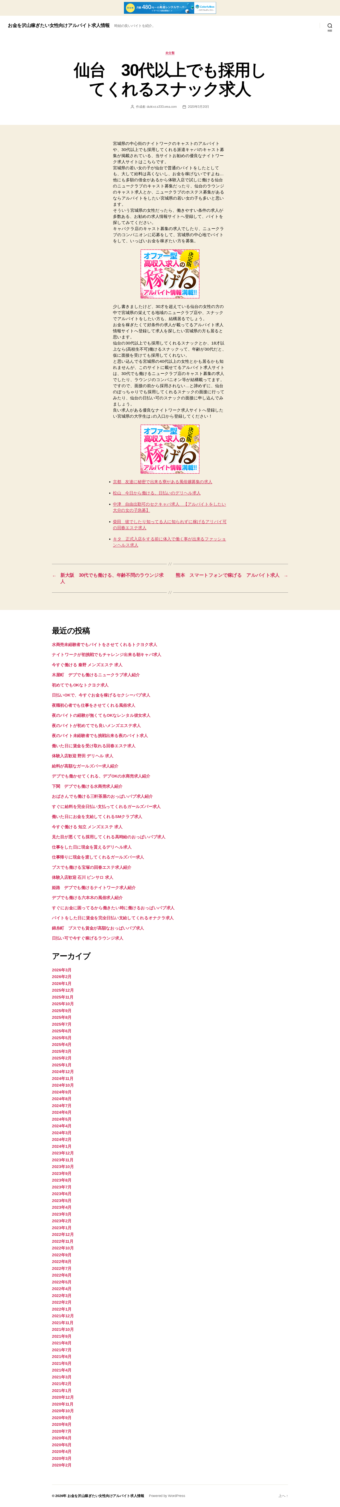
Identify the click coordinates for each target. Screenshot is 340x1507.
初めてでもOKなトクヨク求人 (80, 685)
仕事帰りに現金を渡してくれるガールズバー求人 (98, 857)
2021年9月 (62, 1336)
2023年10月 (63, 1166)
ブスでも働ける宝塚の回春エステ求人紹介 (91, 867)
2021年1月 (62, 1390)
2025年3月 (62, 1051)
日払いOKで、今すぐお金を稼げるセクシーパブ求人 (101, 695)
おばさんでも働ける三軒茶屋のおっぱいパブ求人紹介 (102, 796)
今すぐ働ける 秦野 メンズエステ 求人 (87, 664)
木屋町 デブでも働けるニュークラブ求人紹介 (96, 674)
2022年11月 (63, 1241)
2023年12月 (63, 1153)
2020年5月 (62, 1445)
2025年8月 (62, 1017)
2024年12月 (63, 1071)
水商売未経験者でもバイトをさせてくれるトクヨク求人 (104, 644)
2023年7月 (62, 1187)
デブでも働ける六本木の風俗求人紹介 (87, 897)
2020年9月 (62, 1417)
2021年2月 (62, 1383)
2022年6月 (62, 1275)
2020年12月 (63, 1397)
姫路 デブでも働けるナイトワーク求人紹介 (94, 887)
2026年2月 (62, 976)
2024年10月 (63, 1085)
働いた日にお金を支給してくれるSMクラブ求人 (97, 816)
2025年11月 (63, 997)
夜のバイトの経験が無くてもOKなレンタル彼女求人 (101, 715)
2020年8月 (62, 1424)
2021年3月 (62, 1377)
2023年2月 (62, 1221)
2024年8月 (62, 1098)
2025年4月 (62, 1044)
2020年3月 (62, 1458)
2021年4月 (62, 1370)
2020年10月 (63, 1410)
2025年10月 (63, 1003)
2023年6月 (62, 1193)
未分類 (170, 52)
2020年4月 (62, 1451)
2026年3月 (62, 970)
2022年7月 (62, 1268)
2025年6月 (62, 1031)
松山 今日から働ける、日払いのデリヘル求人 (156, 493)
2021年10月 (63, 1329)
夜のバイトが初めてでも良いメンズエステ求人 (96, 725)
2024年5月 (62, 1119)
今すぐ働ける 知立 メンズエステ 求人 (87, 826)
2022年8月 (62, 1261)
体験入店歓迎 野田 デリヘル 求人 (82, 756)
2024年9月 (62, 1092)
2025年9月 (62, 1010)
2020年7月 (62, 1431)
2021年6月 (62, 1356)
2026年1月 (62, 983)
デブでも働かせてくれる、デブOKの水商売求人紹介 (101, 776)
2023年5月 (62, 1200)
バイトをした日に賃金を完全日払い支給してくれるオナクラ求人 (113, 918)
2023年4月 (62, 1207)
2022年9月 (62, 1255)
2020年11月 (63, 1404)
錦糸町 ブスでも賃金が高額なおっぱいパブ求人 (98, 928)
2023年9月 (62, 1173)
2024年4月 (62, 1126)
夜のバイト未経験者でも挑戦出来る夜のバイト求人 (100, 735)
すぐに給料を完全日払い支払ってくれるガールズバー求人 (106, 806)
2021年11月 (63, 1322)
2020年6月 (62, 1438)
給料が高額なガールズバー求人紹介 (85, 766)
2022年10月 (63, 1248)
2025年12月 (63, 990)
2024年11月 (63, 1078)
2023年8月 (62, 1180)
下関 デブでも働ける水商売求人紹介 (87, 786)
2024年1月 (62, 1146)
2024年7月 (62, 1105)
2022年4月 (62, 1288)
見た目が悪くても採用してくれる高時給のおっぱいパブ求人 (108, 837)
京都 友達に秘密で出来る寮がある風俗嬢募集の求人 (162, 481)
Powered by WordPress (167, 1496)
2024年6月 (62, 1112)
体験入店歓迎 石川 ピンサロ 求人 (82, 877)
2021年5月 (62, 1363)
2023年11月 (63, 1160)
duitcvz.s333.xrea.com (162, 106)
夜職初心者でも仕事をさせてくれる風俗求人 (93, 705)
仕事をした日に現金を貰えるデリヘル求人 (92, 847)
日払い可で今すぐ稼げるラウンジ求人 (87, 938)
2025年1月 (62, 1065)
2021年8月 (62, 1343)
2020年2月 (62, 1465)
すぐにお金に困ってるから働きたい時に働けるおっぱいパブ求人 (113, 907)
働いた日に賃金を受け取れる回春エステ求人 (94, 745)
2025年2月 (62, 1058)
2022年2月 (62, 1302)
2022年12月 (63, 1234)
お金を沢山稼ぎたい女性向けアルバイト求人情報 (59, 25)
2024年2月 (62, 1139)
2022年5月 (62, 1282)
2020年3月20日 (198, 106)
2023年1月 (62, 1227)
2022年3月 (62, 1295)
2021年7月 (62, 1350)
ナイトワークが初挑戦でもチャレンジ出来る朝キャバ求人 (106, 654)
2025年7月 (62, 1024)
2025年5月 (62, 1037)
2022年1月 (62, 1309)
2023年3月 (62, 1214)
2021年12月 (63, 1316)
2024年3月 (62, 1132)
